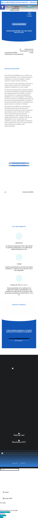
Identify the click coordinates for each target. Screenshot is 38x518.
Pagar (1, 517)
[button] (2, 7)
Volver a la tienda (5, 512)
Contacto (19, 338)
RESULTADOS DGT (19, 165)
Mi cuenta (6, 492)
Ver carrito (3, 515)
